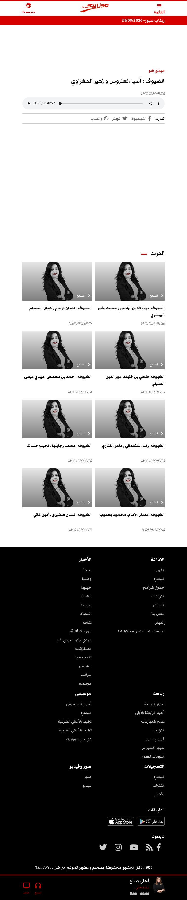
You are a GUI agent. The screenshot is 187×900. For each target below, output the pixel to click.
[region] (93, 44)
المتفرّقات (83, 648)
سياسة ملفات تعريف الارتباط (141, 631)
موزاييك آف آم (80, 631)
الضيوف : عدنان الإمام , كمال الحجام (60, 308)
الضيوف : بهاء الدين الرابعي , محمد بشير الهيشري (131, 311)
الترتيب (159, 730)
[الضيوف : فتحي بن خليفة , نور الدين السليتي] (130, 350)
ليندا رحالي (142, 887)
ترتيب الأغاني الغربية (75, 730)
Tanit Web (43, 867)
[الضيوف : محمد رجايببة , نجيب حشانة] (57, 419)
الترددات (158, 596)
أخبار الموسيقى (79, 704)
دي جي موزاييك (79, 739)
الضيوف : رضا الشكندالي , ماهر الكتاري (133, 446)
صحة (87, 570)
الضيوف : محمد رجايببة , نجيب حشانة (59, 446)
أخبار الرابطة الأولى (150, 713)
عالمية (86, 596)
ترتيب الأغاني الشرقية (75, 721)
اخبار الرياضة (154, 704)
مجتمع (85, 683)
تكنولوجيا (83, 657)
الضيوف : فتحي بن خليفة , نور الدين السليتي (135, 380)
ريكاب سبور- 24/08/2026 (143, 20)
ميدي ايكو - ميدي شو (74, 640)
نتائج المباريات (153, 721)
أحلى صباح (139, 880)
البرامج (159, 579)
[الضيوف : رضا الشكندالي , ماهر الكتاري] (130, 419)
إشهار (160, 622)
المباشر (158, 605)
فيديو (87, 785)
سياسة (86, 605)
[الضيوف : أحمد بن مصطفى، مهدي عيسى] (57, 350)
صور (88, 777)
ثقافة (87, 622)
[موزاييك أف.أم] (94, 8)
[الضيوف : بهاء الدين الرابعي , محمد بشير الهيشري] (130, 281)
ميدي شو (157, 70)
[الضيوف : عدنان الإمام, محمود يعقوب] (130, 487)
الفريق (159, 570)
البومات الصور (153, 756)
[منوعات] (159, 885)
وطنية (86, 579)
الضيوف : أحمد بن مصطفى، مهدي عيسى (58, 377)
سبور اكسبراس (153, 747)
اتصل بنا (158, 614)
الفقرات (159, 785)
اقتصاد (86, 614)
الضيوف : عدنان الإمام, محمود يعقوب (132, 514)
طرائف (86, 675)
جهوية (86, 587)
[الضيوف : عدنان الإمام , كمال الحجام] (57, 281)
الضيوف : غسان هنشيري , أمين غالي (62, 514)
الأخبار (159, 794)
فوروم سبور (155, 739)
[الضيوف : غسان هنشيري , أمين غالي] (57, 487)
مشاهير (85, 666)
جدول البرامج (154, 587)
